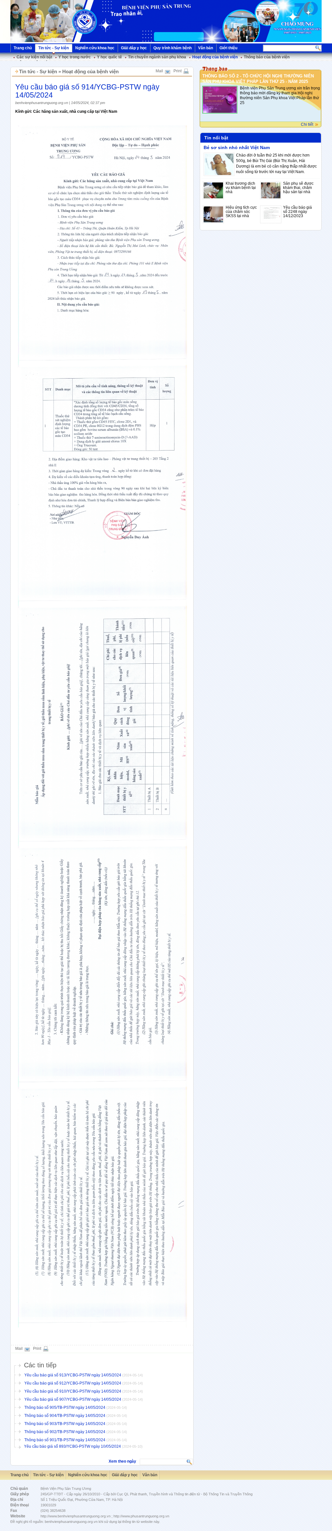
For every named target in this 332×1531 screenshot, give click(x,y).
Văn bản (205, 48)
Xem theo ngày (122, 1461)
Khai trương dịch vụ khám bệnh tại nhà (241, 187)
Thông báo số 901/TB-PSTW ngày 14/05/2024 (64, 1440)
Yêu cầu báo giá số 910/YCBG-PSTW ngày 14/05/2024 (72, 1391)
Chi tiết (307, 124)
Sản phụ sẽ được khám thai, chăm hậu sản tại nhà (298, 187)
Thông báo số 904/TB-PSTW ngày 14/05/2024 (64, 1415)
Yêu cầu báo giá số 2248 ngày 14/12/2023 (297, 211)
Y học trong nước (74, 57)
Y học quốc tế (109, 57)
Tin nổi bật (216, 137)
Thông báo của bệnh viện (267, 57)
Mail (159, 71)
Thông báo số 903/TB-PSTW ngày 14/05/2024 (64, 1423)
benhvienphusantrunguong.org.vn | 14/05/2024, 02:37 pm (60, 103)
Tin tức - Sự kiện (53, 48)
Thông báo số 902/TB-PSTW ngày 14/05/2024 (64, 1432)
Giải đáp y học (134, 48)
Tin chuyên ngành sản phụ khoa (157, 57)
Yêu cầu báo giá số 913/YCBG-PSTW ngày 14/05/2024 (72, 1375)
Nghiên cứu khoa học (94, 48)
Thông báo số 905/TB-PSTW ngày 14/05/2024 (64, 1407)
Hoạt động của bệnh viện (215, 57)
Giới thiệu (228, 48)
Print (177, 71)
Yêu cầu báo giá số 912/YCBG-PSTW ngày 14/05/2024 (72, 1383)
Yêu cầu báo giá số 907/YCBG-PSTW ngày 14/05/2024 (72, 1399)
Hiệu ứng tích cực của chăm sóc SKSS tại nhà (241, 211)
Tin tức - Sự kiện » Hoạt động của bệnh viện (69, 71)
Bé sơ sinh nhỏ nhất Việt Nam (237, 147)
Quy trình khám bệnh (172, 48)
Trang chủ (23, 48)
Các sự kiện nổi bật (34, 57)
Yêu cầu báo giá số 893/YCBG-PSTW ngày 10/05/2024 (73, 1446)
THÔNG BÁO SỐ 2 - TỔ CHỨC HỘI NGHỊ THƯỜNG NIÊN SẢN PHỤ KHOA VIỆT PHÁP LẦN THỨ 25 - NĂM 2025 (258, 79)
